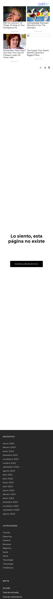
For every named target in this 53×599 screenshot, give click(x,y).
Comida (6, 532)
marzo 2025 (8, 443)
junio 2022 (8, 478)
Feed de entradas (11, 592)
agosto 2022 (9, 471)
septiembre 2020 (11, 510)
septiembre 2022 (11, 467)
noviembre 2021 (11, 506)
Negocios (7, 548)
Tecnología (8, 560)
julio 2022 (8, 475)
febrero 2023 (9, 447)
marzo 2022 (8, 490)
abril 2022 (8, 486)
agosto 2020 (9, 514)
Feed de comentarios (12, 596)
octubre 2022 (9, 463)
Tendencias (8, 568)
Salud (5, 552)
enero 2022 (8, 498)
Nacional (7, 544)
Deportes (7, 536)
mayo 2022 (8, 482)
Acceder (6, 588)
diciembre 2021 (10, 502)
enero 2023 (8, 451)
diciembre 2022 (10, 455)
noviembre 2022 (11, 459)
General (6, 540)
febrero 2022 (9, 494)
